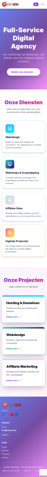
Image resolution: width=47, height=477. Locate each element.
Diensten (5, 450)
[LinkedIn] (16, 414)
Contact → (5, 435)
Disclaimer (27, 471)
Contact (5, 457)
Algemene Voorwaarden (11, 471)
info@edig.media (9, 430)
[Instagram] (7, 414)
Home (4, 447)
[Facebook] (3, 414)
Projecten (6, 454)
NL (36, 4)
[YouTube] (12, 414)
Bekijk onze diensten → (23, 72)
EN (42, 4)
